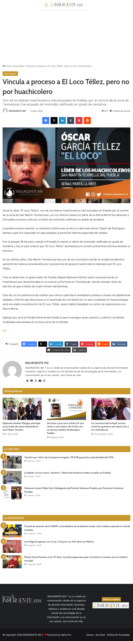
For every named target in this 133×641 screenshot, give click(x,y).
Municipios (18, 66)
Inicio (8, 66)
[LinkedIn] (62, 120)
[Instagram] (44, 381)
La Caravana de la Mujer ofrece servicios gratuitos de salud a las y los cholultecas (110, 426)
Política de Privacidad (118, 634)
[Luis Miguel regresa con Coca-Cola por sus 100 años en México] (12, 546)
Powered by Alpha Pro (59, 634)
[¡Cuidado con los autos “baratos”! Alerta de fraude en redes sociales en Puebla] (12, 477)
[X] (54, 120)
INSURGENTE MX (17, 111)
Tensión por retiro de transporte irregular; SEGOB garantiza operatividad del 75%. (69, 457)
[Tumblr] (70, 120)
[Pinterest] (79, 120)
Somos (90, 634)
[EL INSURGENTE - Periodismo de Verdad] (67, 4)
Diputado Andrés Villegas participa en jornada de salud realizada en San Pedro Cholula (21, 426)
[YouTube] (40, 381)
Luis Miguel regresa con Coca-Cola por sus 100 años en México (59, 541)
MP (5, 330)
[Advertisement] (66, 35)
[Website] (27, 381)
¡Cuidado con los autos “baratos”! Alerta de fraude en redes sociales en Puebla (67, 472)
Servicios (100, 634)
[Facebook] (45, 120)
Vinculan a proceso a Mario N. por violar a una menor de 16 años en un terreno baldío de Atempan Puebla (65, 428)
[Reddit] (87, 120)
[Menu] (46, 6)
